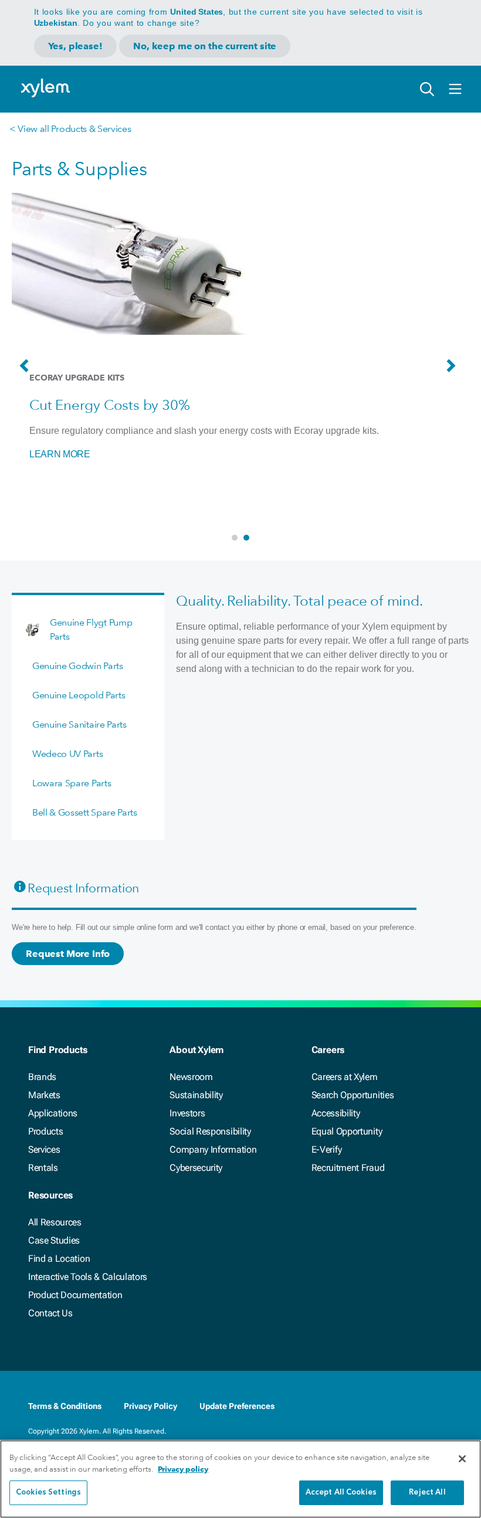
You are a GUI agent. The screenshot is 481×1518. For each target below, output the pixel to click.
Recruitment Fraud (348, 1167)
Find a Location (59, 1258)
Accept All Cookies (341, 1492)
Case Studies (54, 1240)
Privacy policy (183, 1469)
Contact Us (50, 1313)
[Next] (454, 371)
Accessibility (335, 1113)
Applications (52, 1113)
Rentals (43, 1167)
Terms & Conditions (64, 1406)
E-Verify (326, 1149)
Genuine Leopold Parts (78, 695)
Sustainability (196, 1095)
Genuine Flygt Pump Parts (91, 629)
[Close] (462, 1459)
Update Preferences (237, 1406)
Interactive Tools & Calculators (87, 1276)
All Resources (55, 1222)
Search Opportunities (352, 1095)
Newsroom (191, 1076)
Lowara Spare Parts (71, 783)
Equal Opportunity (346, 1131)
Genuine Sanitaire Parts (79, 724)
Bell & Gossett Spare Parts (84, 812)
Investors (187, 1113)
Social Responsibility (210, 1131)
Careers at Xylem (344, 1076)
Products (45, 1131)
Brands (42, 1076)
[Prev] (27, 371)
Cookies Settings (48, 1492)
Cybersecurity (196, 1167)
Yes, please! (75, 46)
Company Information (213, 1149)
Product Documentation (75, 1294)
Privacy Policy (150, 1406)
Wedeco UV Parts (67, 753)
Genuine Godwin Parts (77, 665)
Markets (44, 1095)
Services (44, 1149)
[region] (240, 1479)
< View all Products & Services (70, 128)
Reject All (427, 1492)
